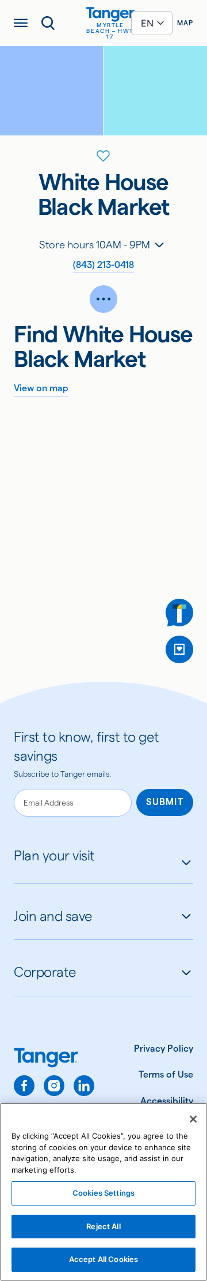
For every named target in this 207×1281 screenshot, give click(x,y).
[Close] (193, 1119)
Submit (164, 802)
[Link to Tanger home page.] (54, 1058)
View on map (41, 388)
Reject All (103, 1226)
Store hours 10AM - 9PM (94, 244)
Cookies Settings (103, 1192)
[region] (103, 1192)
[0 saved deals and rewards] (179, 649)
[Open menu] (21, 23)
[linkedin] (83, 1085)
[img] (110, 14)
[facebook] (24, 1085)
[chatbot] (179, 612)
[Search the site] (48, 23)
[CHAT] (179, 612)
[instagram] (54, 1085)
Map (185, 23)
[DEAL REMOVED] (179, 649)
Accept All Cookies (103, 1259)
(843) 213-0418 (103, 265)
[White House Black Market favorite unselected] (103, 156)
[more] (103, 299)
